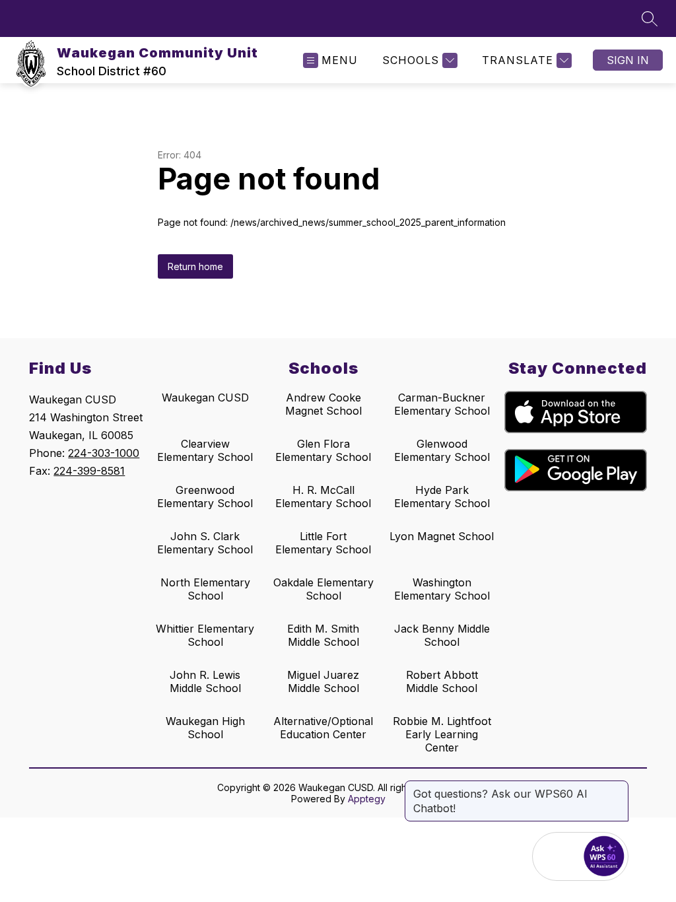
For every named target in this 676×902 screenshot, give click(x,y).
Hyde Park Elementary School (442, 496)
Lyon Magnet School (441, 536)
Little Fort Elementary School (323, 543)
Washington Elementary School (442, 589)
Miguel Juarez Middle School (323, 681)
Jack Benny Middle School (442, 635)
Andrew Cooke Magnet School (323, 404)
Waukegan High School (205, 727)
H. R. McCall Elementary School (323, 496)
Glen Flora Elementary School (323, 450)
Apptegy (367, 798)
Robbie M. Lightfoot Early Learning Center (442, 734)
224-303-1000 (103, 453)
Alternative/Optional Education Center (323, 727)
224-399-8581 (89, 470)
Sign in (628, 60)
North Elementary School (205, 589)
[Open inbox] (556, 856)
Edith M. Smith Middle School (323, 635)
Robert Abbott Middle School (442, 681)
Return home (195, 266)
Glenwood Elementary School (442, 450)
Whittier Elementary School (205, 635)
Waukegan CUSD (205, 397)
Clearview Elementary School (205, 450)
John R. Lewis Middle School (205, 681)
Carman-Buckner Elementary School (442, 404)
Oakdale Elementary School (323, 589)
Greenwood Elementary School (205, 496)
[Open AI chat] (604, 856)
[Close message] (618, 787)
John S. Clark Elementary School (205, 543)
